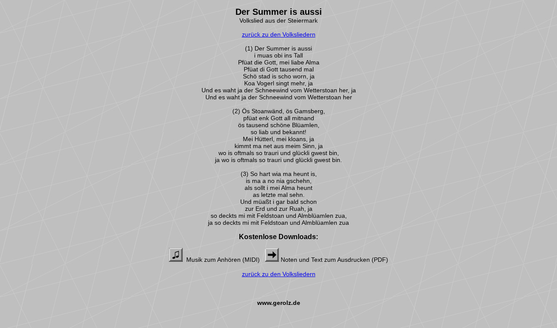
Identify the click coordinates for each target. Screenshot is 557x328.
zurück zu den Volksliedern (278, 34)
